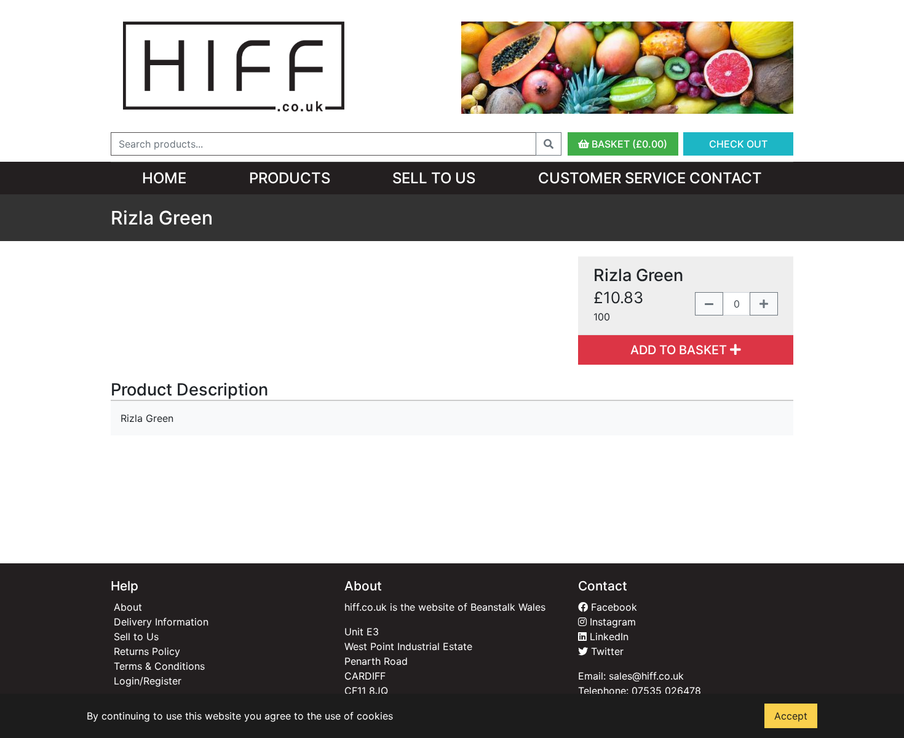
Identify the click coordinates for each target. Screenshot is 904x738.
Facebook (612, 607)
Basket (628, 144)
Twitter (606, 651)
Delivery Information (161, 622)
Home (164, 178)
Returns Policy (147, 651)
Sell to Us (433, 178)
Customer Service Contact (650, 178)
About (128, 607)
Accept (790, 716)
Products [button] (289, 178)
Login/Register (147, 681)
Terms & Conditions (159, 666)
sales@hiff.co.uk (646, 676)
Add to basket (680, 350)
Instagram (611, 622)
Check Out (738, 144)
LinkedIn (607, 636)
